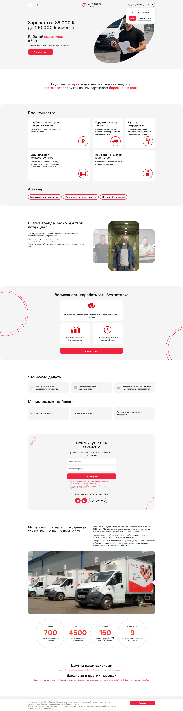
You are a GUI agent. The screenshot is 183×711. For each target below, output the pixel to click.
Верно (132, 18)
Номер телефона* (76, 469)
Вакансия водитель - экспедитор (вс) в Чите (104, 680)
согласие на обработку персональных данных (90, 481)
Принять (142, 703)
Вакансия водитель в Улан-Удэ (137, 680)
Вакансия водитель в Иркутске (46, 680)
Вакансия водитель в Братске (73, 680)
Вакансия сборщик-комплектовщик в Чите (73, 670)
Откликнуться (41, 52)
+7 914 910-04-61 (136, 4)
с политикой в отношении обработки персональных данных (88, 487)
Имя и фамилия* (75, 461)
